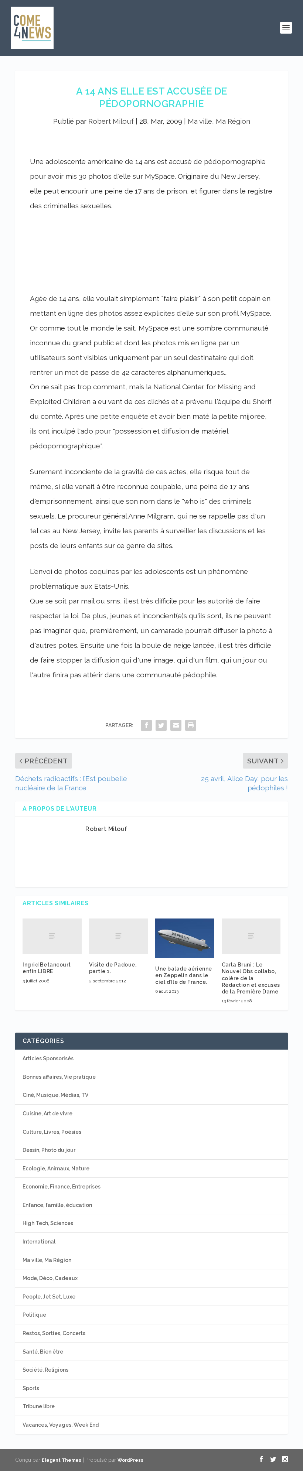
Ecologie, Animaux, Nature (56, 1168)
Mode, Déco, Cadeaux (50, 1278)
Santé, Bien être (43, 1352)
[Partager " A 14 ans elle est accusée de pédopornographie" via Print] (190, 725)
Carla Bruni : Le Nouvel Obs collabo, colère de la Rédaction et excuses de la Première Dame (251, 978)
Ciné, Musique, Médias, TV (55, 1095)
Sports (31, 1388)
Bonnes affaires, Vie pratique (59, 1077)
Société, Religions (45, 1370)
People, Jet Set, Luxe (49, 1297)
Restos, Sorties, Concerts (54, 1333)
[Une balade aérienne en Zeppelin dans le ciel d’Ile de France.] (184, 938)
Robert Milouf (111, 121)
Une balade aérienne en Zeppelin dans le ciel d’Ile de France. (183, 975)
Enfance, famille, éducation (57, 1205)
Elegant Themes (61, 1460)
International (39, 1242)
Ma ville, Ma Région (219, 121)
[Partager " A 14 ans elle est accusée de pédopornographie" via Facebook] (146, 725)
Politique (34, 1315)
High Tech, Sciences (48, 1223)
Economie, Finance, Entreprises (62, 1187)
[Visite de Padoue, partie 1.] (118, 936)
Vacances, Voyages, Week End (61, 1425)
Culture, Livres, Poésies (52, 1132)
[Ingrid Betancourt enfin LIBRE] (52, 936)
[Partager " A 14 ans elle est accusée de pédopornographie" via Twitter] (161, 725)
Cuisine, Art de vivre (47, 1113)
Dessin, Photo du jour (49, 1150)
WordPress (130, 1460)
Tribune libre (39, 1406)
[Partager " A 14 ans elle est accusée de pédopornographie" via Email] (175, 725)
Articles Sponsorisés (48, 1058)
